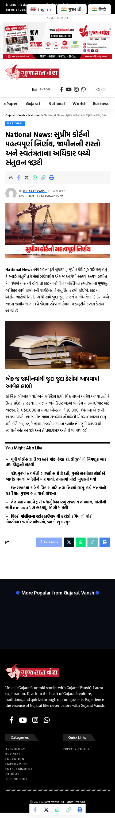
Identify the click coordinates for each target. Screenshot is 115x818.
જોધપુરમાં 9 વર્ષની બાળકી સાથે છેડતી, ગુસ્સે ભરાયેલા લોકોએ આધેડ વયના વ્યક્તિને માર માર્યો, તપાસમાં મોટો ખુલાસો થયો (55, 476)
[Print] (51, 177)
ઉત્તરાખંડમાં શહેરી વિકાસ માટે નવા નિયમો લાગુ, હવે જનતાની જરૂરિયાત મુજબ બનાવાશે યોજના (55, 490)
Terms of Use (15, 9)
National (15, 123)
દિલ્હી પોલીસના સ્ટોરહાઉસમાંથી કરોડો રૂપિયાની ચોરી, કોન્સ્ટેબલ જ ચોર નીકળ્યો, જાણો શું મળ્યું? (49, 519)
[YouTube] (68, 89)
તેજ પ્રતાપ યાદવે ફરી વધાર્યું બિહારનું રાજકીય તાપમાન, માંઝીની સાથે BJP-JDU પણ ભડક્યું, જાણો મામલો (55, 504)
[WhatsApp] (83, 89)
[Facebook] (61, 89)
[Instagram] (76, 89)
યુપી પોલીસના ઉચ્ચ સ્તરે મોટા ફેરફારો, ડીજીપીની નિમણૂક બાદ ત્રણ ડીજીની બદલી (55, 462)
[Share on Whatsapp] (35, 177)
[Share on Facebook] (18, 177)
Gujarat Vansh (35, 191)
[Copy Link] (43, 177)
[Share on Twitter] (26, 177)
